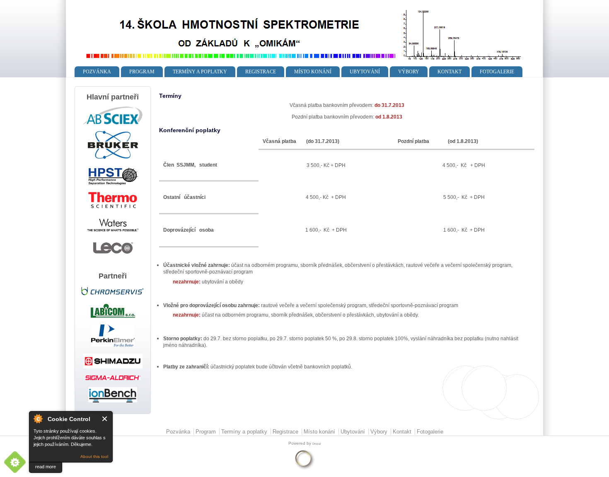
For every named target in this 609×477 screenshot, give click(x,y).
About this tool (94, 456)
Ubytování (365, 72)
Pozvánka (97, 72)
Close (105, 418)
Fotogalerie (497, 72)
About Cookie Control (37, 419)
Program (142, 72)
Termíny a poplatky (200, 72)
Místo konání (312, 72)
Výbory (408, 72)
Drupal (316, 444)
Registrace (260, 72)
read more (45, 466)
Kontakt (449, 72)
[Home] (298, 62)
